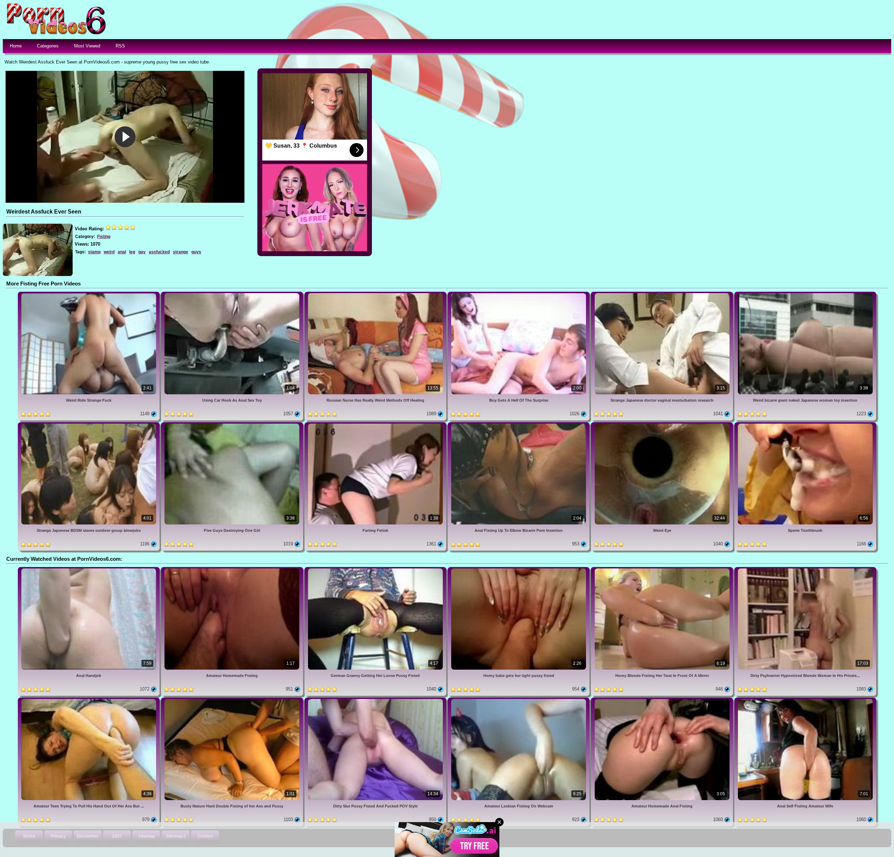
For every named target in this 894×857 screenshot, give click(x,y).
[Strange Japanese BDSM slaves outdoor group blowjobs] (89, 424)
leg (132, 251)
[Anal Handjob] (89, 569)
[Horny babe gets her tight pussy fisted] (519, 569)
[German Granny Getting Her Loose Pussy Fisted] (376, 569)
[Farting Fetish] (376, 424)
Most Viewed (87, 46)
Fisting (103, 236)
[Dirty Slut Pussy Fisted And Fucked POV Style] (376, 700)
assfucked (159, 251)
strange (180, 251)
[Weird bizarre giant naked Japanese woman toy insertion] (805, 294)
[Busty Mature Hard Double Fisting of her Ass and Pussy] (232, 700)
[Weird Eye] (662, 424)
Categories (48, 46)
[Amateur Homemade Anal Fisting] (662, 700)
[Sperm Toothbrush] (805, 424)
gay (142, 251)
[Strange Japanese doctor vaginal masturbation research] (662, 294)
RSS (120, 46)
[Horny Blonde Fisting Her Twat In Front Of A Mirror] (662, 569)
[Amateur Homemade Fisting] (232, 569)
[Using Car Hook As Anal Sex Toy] (232, 294)
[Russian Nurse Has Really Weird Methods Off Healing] (376, 294)
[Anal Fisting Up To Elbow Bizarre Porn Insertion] (519, 424)
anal (122, 251)
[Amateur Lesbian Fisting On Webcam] (519, 700)
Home (16, 46)
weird (109, 251)
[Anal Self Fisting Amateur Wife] (805, 700)
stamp (94, 251)
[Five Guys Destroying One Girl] (232, 424)
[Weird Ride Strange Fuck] (89, 294)
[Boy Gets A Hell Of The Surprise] (519, 294)
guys (196, 251)
